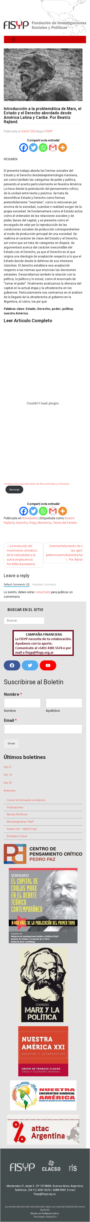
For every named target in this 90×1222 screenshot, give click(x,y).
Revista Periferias (17, 814)
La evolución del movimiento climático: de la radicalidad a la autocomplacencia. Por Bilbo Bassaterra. (22, 555)
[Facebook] (23, 147)
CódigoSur (51, 1216)
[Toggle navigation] (13, 39)
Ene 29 (8, 782)
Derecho (22, 523)
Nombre (13, 694)
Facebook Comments (44, 584)
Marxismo (44, 523)
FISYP (48, 131)
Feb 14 (8, 774)
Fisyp (32, 523)
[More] (62, 147)
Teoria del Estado (65, 523)
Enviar (11, 743)
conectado (42, 592)
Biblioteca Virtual (17, 836)
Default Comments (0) (17, 584)
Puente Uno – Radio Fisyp (22, 829)
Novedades (30, 518)
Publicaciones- (15, 807)
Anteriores (10, 790)
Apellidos (53, 711)
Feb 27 (8, 767)
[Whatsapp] (43, 147)
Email (10, 720)
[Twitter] (33, 147)
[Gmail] (52, 147)
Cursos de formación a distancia (26, 800)
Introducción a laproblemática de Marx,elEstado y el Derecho (36, 483)
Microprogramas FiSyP (20, 821)
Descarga (14, 489)
